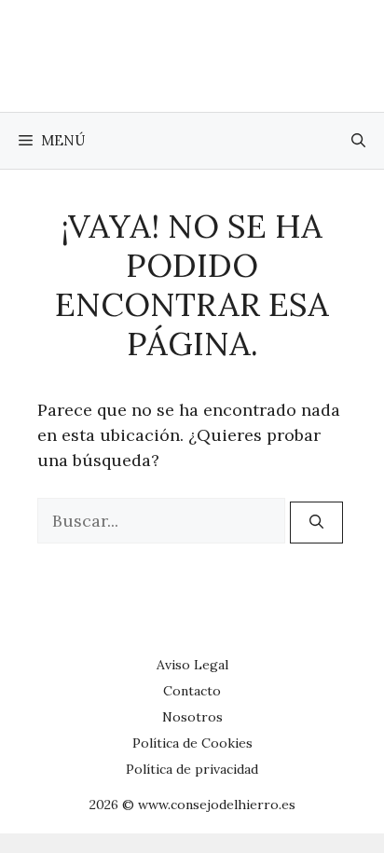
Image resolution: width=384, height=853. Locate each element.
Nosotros (192, 717)
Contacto (192, 690)
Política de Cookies (192, 743)
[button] (358, 141)
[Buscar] (316, 522)
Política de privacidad (192, 769)
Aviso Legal (192, 664)
